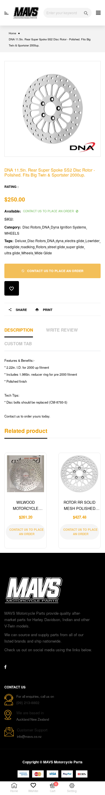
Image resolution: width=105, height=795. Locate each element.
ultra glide (12, 252)
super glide (75, 246)
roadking (28, 246)
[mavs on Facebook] (5, 667)
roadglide (12, 246)
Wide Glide (43, 252)
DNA (46, 226)
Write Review (62, 330)
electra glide (74, 240)
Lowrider (92, 240)
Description (18, 330)
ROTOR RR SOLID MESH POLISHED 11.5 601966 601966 (79, 508)
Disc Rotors (31, 226)
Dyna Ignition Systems (68, 226)
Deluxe (20, 240)
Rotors (41, 246)
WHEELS (11, 233)
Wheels (27, 252)
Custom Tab (18, 343)
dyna (60, 240)
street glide (56, 246)
